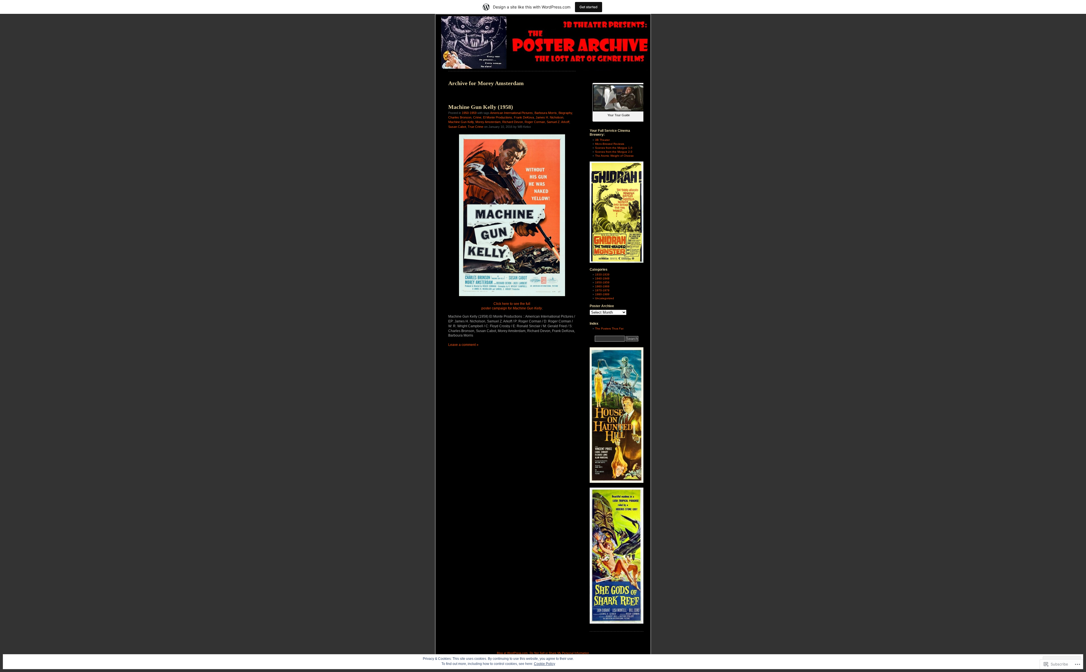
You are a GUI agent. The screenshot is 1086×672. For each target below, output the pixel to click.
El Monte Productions (497, 117)
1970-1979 (602, 290)
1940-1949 (602, 278)
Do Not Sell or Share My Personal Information (559, 652)
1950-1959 (469, 113)
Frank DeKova (524, 117)
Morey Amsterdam (488, 122)
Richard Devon (512, 122)
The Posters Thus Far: (609, 328)
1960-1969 (602, 286)
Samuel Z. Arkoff (558, 122)
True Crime (475, 126)
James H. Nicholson (549, 117)
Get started (588, 7)
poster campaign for (511, 308)
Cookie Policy (544, 664)
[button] (512, 215)
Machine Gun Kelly (461, 122)
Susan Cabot (457, 126)
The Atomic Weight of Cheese (614, 155)
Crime (477, 117)
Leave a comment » (463, 345)
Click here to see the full (512, 304)
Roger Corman (535, 122)
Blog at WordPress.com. (512, 652)
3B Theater (602, 139)
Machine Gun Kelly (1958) (480, 107)
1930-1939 (602, 274)
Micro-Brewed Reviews (609, 143)
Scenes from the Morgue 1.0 (613, 147)
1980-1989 (602, 294)
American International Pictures (511, 113)
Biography (565, 113)
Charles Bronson (459, 117)
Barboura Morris (546, 113)
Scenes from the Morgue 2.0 (613, 151)
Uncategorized (604, 298)
